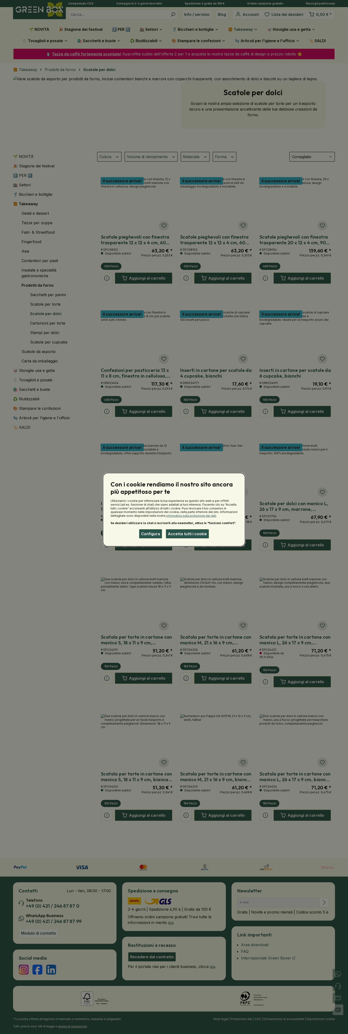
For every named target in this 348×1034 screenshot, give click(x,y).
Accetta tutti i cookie (187, 533)
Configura (150, 533)
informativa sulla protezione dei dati (191, 515)
